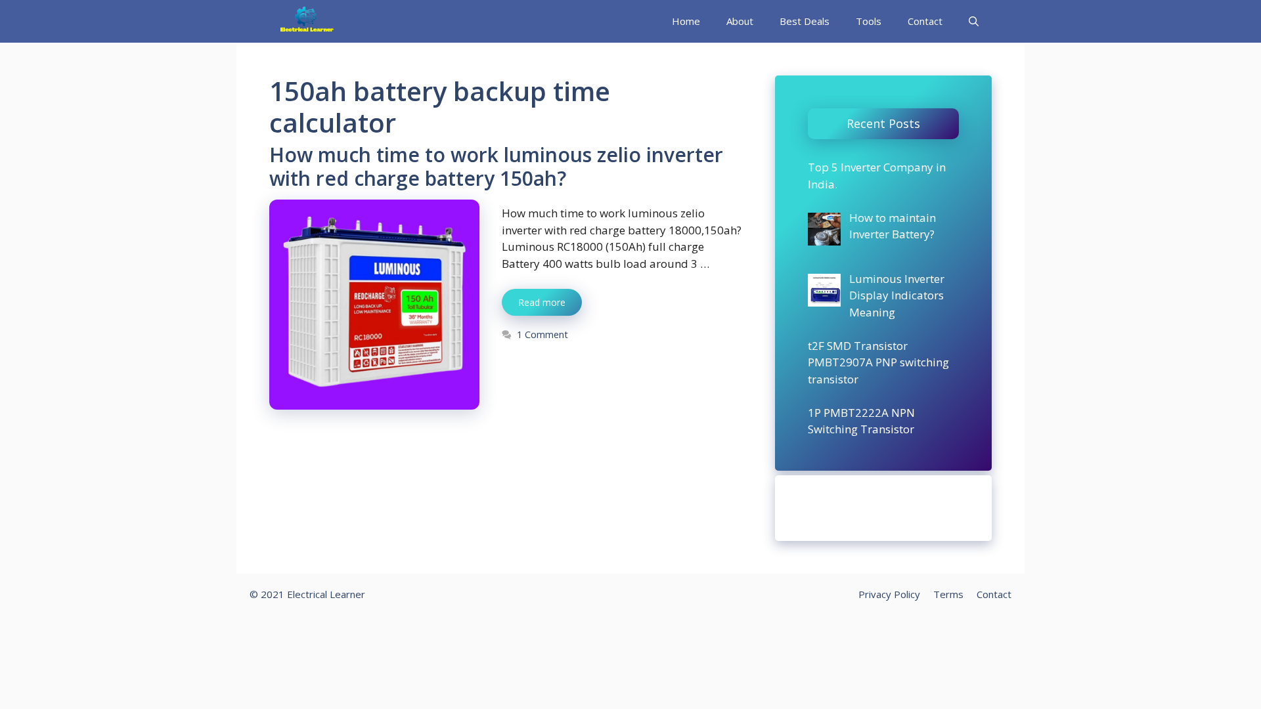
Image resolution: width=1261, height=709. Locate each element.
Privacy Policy (889, 594)
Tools (868, 21)
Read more (541, 302)
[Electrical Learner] (307, 21)
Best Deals (805, 21)
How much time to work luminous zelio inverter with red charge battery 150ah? (496, 166)
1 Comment (542, 334)
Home (686, 21)
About (739, 21)
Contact (925, 21)
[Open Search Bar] (974, 21)
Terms (948, 594)
